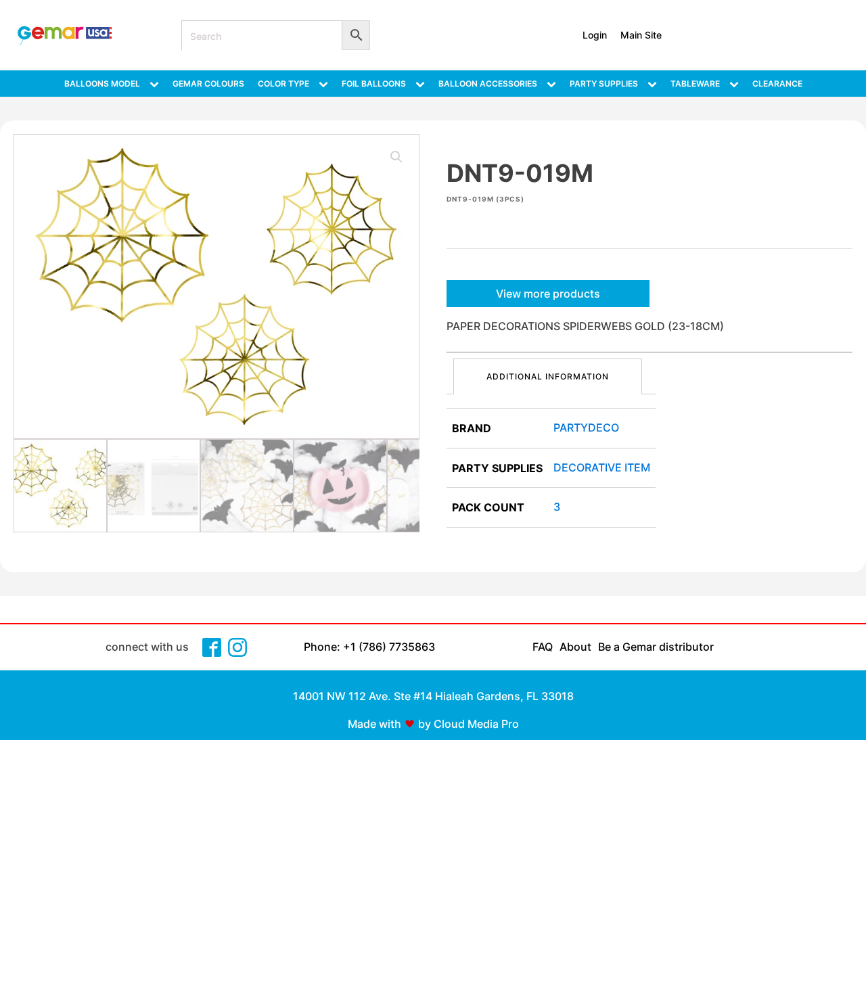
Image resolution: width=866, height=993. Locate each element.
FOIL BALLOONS (374, 83)
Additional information (547, 376)
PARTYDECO (586, 427)
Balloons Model (102, 83)
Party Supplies (604, 83)
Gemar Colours (208, 83)
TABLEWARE (695, 83)
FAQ (542, 646)
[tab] (547, 376)
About (575, 646)
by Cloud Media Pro (468, 724)
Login (595, 35)
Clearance (777, 83)
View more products (548, 293)
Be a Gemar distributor (656, 646)
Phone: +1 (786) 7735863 (369, 646)
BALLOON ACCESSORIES (487, 83)
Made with (374, 724)
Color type (283, 83)
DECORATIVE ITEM (601, 467)
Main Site (641, 35)
